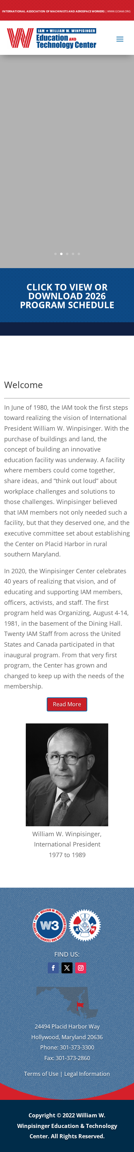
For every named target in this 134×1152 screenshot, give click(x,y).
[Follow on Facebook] (53, 967)
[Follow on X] (67, 967)
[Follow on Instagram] (80, 967)
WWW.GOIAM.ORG (119, 11)
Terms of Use (41, 1074)
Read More (67, 704)
